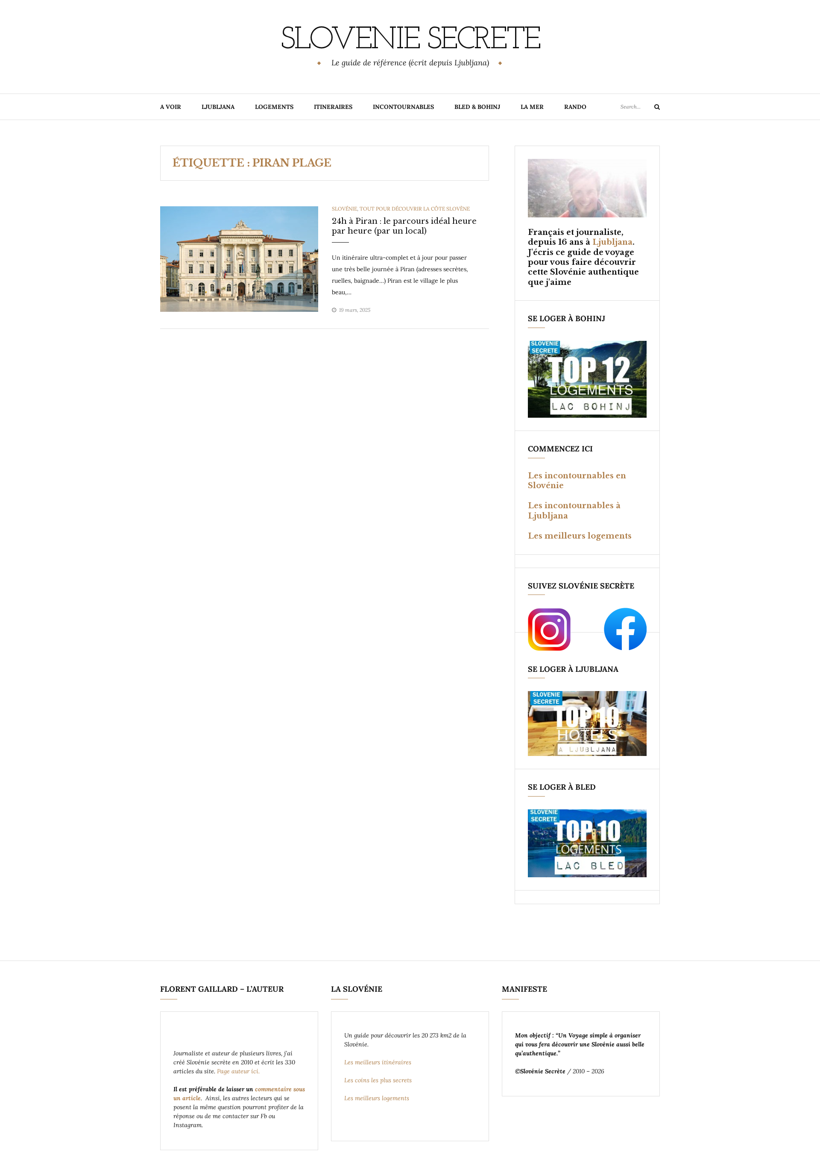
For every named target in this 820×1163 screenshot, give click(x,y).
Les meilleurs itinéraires (378, 1062)
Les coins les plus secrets (378, 1080)
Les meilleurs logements (580, 536)
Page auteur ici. (239, 1071)
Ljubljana (612, 242)
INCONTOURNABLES (403, 107)
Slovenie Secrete (410, 40)
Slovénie (344, 208)
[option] (239, 259)
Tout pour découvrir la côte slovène (415, 208)
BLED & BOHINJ (477, 107)
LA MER (532, 107)
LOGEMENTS (274, 107)
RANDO (575, 107)
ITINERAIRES (333, 107)
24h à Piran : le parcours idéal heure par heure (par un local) (404, 226)
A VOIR (170, 107)
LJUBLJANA (218, 107)
